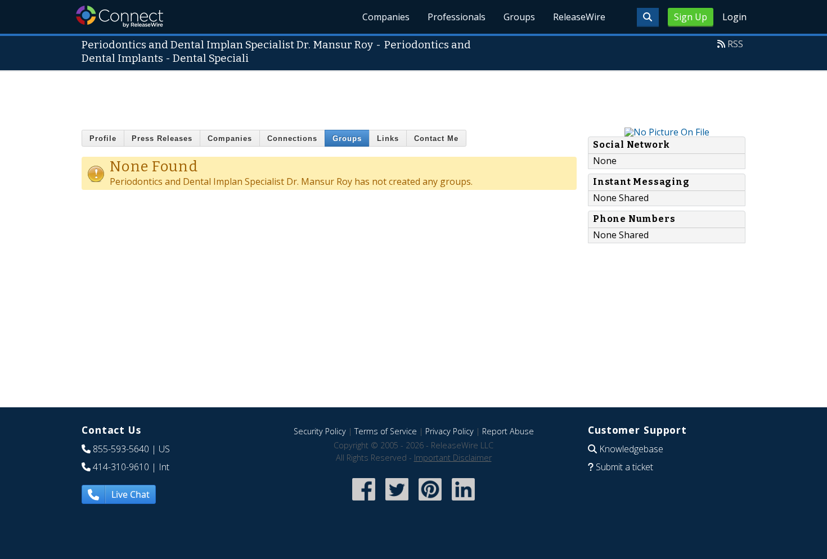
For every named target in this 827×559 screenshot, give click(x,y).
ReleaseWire (579, 17)
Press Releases (162, 138)
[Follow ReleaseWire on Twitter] (396, 502)
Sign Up (690, 17)
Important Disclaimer (453, 457)
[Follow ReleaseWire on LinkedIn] (463, 502)
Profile (102, 138)
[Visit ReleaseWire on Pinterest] (430, 502)
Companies (386, 17)
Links (388, 138)
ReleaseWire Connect (119, 17)
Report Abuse (508, 431)
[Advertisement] (413, 96)
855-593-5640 (121, 449)
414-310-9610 (121, 467)
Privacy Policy (449, 431)
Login (734, 17)
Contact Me (436, 138)
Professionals (457, 17)
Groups (519, 17)
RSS (735, 44)
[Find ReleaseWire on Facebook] (363, 502)
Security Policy (320, 431)
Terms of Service (385, 431)
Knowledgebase (631, 449)
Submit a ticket (624, 467)
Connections (292, 138)
